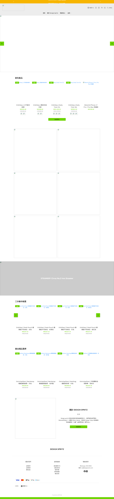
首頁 (44, 13)
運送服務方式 (57, 466)
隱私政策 (57, 473)
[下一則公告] (100, 1)
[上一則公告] (13, 1)
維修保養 (57, 470)
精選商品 (62, 13)
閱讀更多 (78, 427)
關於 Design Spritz (52, 13)
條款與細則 (57, 471)
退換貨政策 (57, 468)
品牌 (69, 13)
